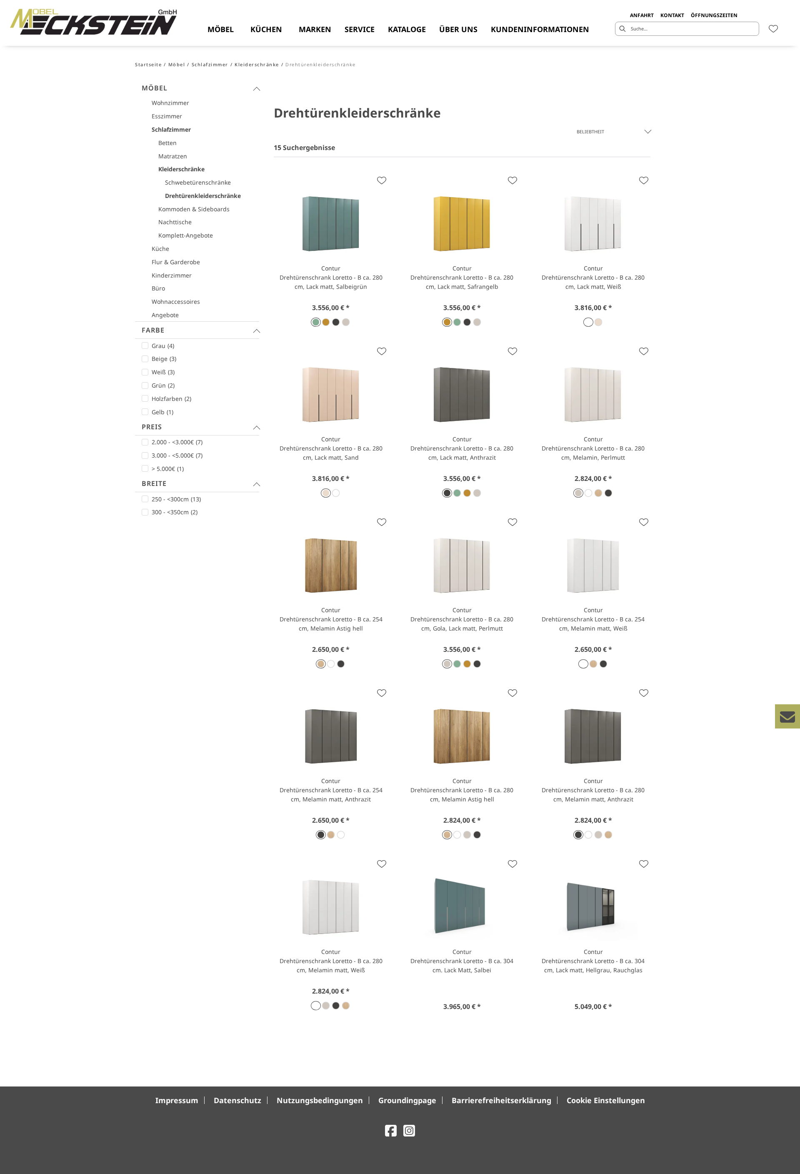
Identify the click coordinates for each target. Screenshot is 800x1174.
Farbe (153, 330)
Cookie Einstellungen (606, 1100)
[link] (221, 29)
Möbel (155, 88)
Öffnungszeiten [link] (714, 15)
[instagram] (409, 1130)
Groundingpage (407, 1100)
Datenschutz (237, 1100)
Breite (154, 483)
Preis (152, 426)
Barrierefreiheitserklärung (501, 1100)
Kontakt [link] (672, 15)
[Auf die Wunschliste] (381, 180)
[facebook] (391, 1130)
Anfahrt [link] (642, 15)
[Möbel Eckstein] (93, 22)
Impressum (176, 1100)
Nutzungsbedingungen (320, 1100)
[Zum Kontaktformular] (787, 716)
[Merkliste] (773, 28)
